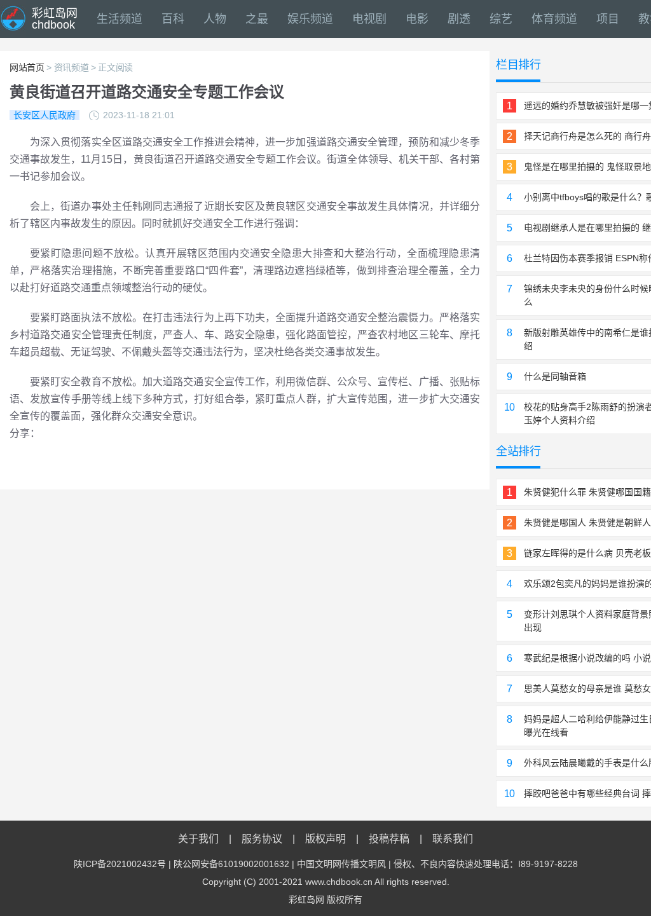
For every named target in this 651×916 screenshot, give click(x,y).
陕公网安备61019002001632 (231, 864)
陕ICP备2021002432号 (120, 864)
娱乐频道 (310, 19)
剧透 (459, 19)
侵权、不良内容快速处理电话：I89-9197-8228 (486, 864)
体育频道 (554, 19)
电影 (417, 19)
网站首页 (27, 67)
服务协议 (262, 838)
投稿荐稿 (389, 838)
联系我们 (452, 838)
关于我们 (198, 838)
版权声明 (325, 838)
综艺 (501, 19)
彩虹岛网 (306, 899)
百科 (172, 19)
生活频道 (119, 19)
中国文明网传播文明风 (341, 864)
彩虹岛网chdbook (55, 19)
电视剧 (369, 19)
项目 (607, 19)
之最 (256, 19)
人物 (214, 19)
